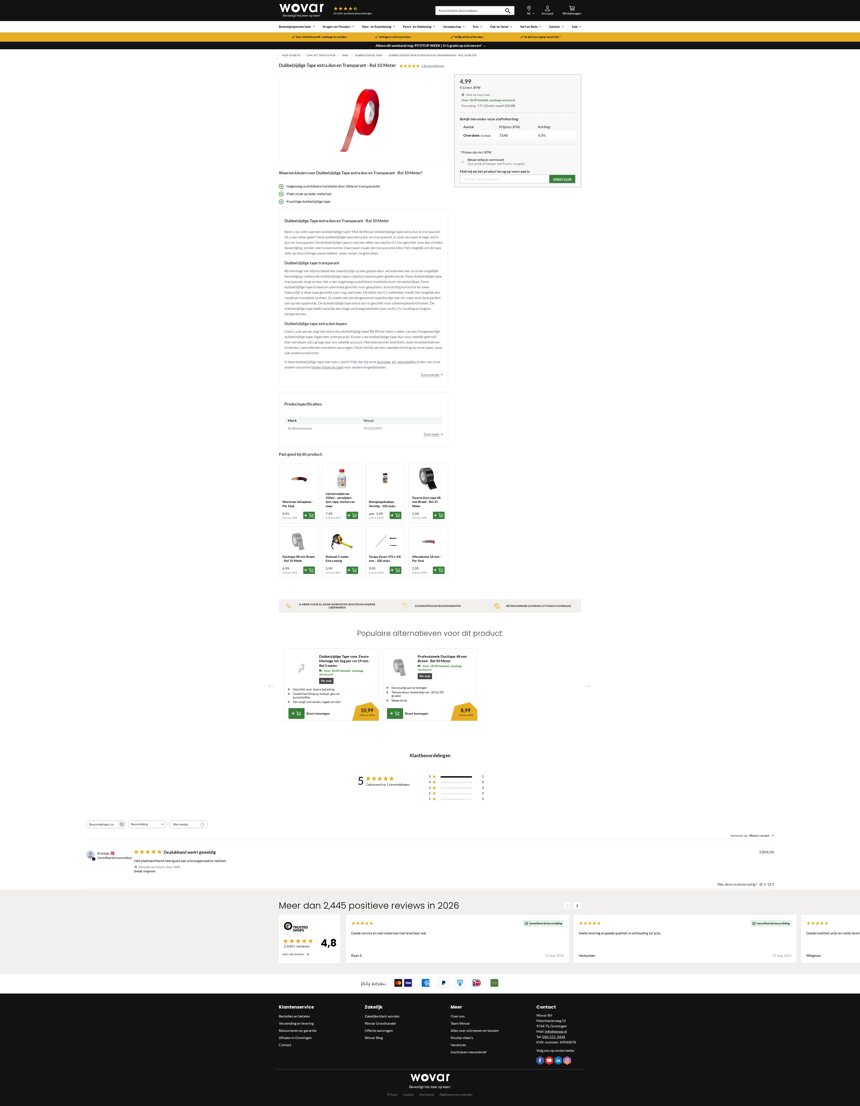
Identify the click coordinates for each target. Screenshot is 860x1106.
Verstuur (562, 179)
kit (394, 362)
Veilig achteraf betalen (468, 37)
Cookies (408, 1094)
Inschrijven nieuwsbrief (468, 1052)
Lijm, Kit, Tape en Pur (321, 55)
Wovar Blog (374, 1037)
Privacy (392, 1094)
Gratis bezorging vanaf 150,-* (542, 37)
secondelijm (406, 362)
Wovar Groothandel (380, 1023)
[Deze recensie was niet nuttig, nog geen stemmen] (769, 884)
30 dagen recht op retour (395, 37)
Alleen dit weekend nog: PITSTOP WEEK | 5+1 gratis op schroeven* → (431, 45)
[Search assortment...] (508, 10)
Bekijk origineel (144, 871)
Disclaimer (426, 1094)
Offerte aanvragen (379, 1030)
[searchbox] (102, 824)
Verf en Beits (291, 55)
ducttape (384, 362)
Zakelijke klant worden (382, 1016)
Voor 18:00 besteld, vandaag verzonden (321, 37)
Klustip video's (462, 1037)
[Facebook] (540, 1060)
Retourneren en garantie (297, 1030)
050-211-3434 (553, 1037)
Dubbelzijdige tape (369, 55)
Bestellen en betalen (294, 1016)
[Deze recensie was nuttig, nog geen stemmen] (761, 884)
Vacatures (458, 1045)
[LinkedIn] (558, 1060)
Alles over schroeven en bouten (475, 1030)
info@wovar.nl (556, 1031)
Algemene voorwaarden (456, 1094)
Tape (345, 55)
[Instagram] (567, 1060)
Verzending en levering (296, 1023)
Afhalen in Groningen (295, 1037)
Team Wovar (460, 1023)
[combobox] (147, 824)
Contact (285, 1045)
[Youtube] (549, 1060)
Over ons (458, 1016)
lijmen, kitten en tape (327, 367)
